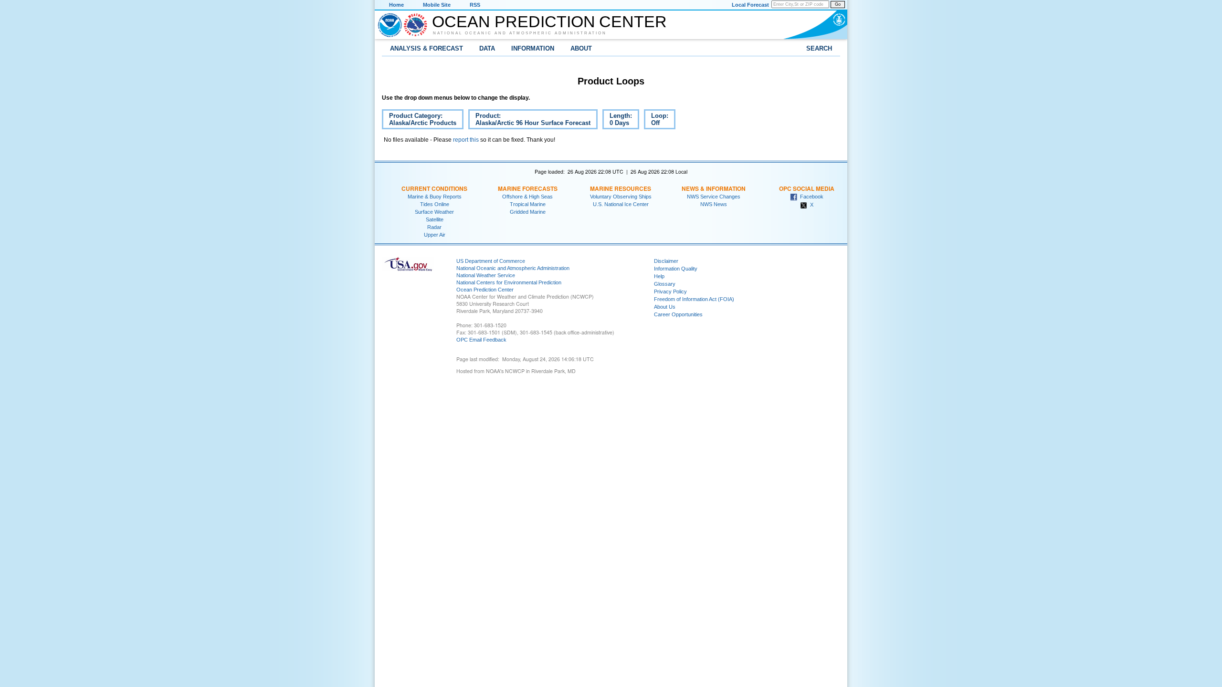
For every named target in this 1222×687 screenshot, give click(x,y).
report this (466, 139)
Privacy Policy (670, 291)
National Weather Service (485, 275)
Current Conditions (434, 188)
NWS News (713, 204)
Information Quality (675, 268)
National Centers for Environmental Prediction (508, 282)
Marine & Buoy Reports (435, 196)
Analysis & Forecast (426, 48)
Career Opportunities (678, 314)
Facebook (810, 196)
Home (396, 5)
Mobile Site (437, 5)
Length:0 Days (621, 119)
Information (532, 48)
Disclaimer (666, 261)
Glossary (664, 284)
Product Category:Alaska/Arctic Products (419, 120)
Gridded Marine (528, 212)
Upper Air (434, 235)
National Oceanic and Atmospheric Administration (520, 33)
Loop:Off (656, 120)
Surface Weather (434, 212)
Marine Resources (620, 188)
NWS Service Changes (713, 196)
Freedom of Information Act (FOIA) (694, 299)
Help (659, 276)
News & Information (714, 188)
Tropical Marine (528, 204)
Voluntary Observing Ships (621, 196)
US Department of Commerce (490, 261)
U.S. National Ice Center (621, 204)
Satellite (434, 219)
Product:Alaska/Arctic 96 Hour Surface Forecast (529, 120)
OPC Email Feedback (481, 340)
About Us (664, 307)
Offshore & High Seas (527, 196)
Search (819, 48)
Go (838, 4)
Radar (434, 227)
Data (487, 48)
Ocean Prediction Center (549, 21)
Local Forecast (750, 5)
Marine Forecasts (528, 188)
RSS (475, 5)
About (581, 48)
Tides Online (434, 204)
